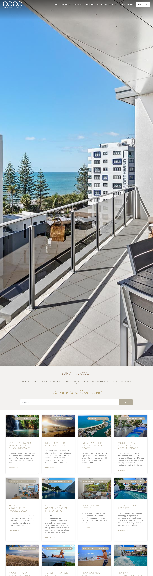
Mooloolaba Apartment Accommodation (129, 446)
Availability (101, 5)
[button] (2, 178)
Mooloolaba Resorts (127, 507)
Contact (113, 5)
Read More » (14, 468)
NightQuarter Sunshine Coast (56, 444)
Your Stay (77, 5)
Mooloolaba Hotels (91, 507)
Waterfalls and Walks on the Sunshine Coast (20, 446)
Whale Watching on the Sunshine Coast (93, 446)
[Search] (126, 402)
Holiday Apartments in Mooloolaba (19, 508)
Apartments (65, 5)
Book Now (143, 5)
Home (55, 5)
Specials (90, 5)
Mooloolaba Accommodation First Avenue (56, 508)
